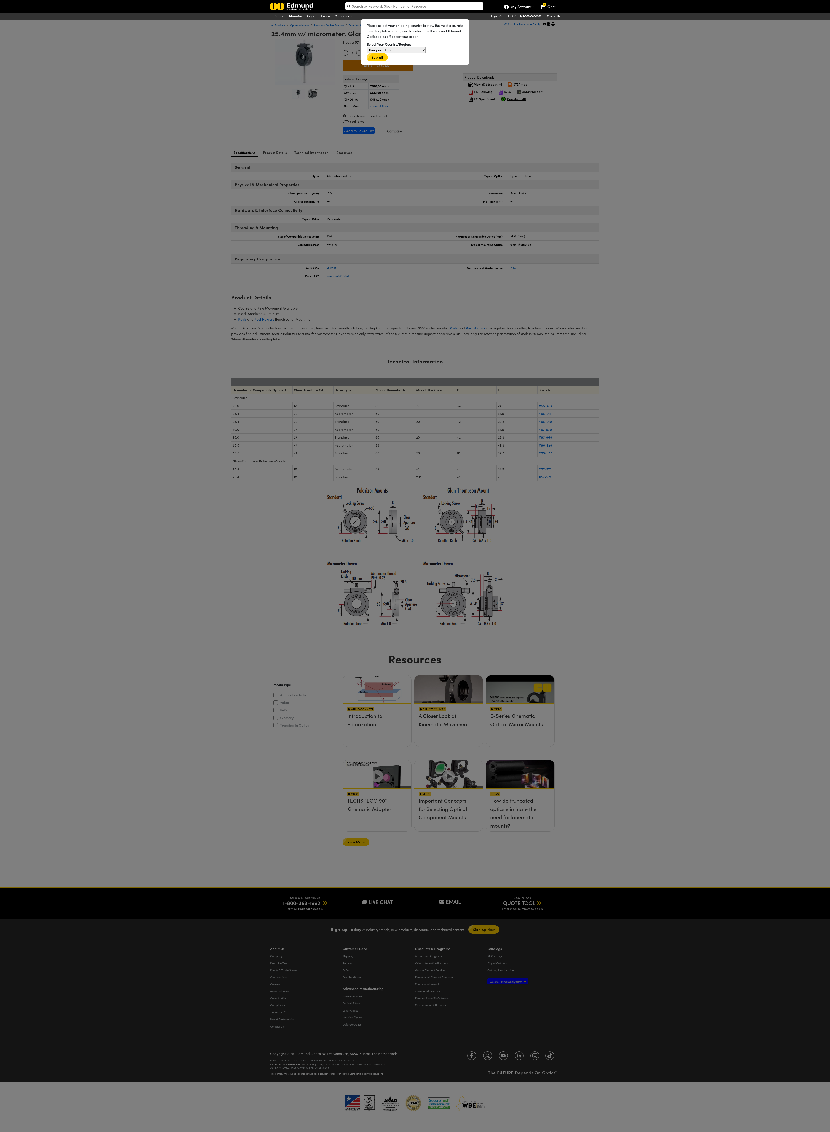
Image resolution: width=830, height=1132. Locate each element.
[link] (549, 3)
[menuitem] (281, 16)
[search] (414, 6)
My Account (521, 7)
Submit (377, 57)
